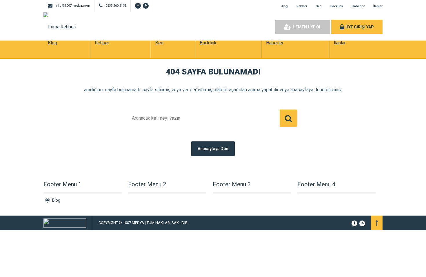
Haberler (358, 6)
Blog (284, 6)
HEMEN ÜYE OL (307, 27)
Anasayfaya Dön (213, 148)
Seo (319, 6)
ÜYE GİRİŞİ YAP (359, 27)
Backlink (336, 6)
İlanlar (378, 6)
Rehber (301, 6)
